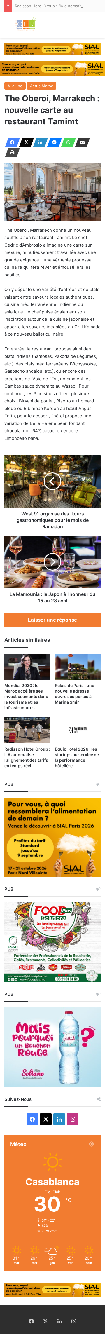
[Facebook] (11, 142)
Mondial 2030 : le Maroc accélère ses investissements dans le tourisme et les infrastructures (26, 696)
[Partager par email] (81, 142)
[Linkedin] (39, 142)
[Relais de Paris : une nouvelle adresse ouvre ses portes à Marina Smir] (78, 667)
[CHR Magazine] (26, 25)
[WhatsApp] (67, 142)
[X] (25, 142)
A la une (15, 85)
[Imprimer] (11, 152)
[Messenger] (53, 142)
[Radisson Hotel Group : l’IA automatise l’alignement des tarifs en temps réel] (27, 730)
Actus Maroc (41, 85)
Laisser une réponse (52, 620)
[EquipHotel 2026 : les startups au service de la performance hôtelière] (78, 730)
